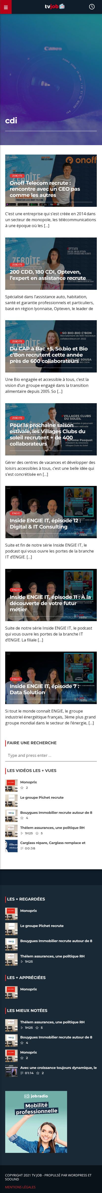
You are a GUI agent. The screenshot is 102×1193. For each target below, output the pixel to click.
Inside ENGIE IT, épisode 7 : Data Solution (44, 689)
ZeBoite (17, 175)
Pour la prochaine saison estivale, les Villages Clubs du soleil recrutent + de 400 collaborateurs (47, 434)
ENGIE (16, 513)
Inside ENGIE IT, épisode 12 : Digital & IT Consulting (45, 524)
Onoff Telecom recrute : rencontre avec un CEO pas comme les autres (45, 189)
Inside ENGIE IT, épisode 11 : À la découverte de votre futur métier (50, 603)
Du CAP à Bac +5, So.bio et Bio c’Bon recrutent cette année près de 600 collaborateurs (49, 355)
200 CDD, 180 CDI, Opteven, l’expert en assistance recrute (48, 275)
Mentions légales (20, 1187)
